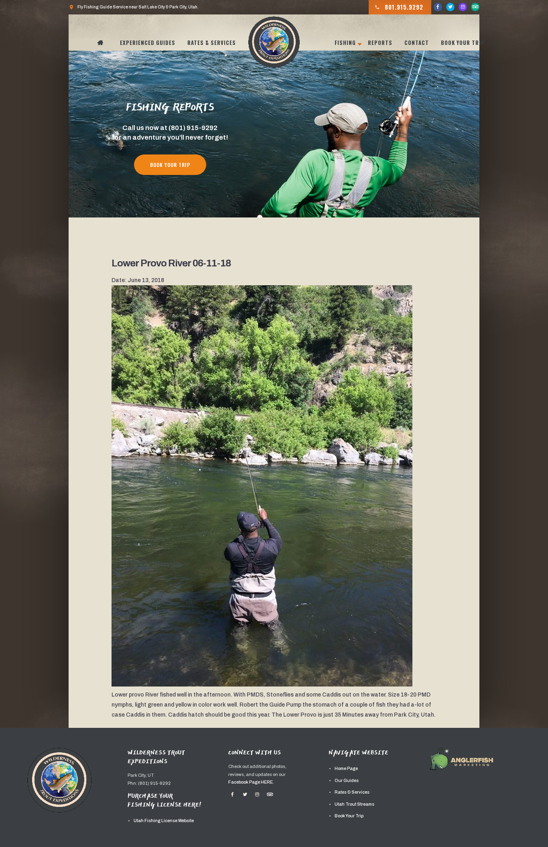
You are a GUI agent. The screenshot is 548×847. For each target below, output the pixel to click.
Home (104, 43)
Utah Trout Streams (354, 804)
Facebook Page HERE (250, 782)
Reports (380, 43)
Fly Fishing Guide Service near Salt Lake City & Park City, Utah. (134, 7)
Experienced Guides (147, 43)
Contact (416, 43)
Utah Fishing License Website (164, 821)
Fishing (345, 43)
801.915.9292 (399, 6)
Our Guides (347, 780)
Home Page (346, 768)
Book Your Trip (463, 43)
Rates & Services (211, 43)
